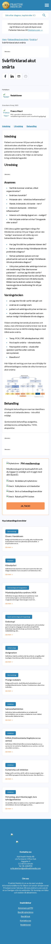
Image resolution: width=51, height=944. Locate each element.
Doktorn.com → (35, 30)
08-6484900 (27, 866)
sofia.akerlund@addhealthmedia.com (25, 868)
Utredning (18, 126)
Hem (4, 39)
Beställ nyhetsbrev (25, 912)
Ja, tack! (25, 506)
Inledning (6, 126)
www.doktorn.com (34, 888)
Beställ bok (25, 916)
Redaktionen (25, 925)
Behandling (32, 126)
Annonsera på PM (25, 908)
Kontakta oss (25, 920)
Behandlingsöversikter (18, 39)
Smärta (33, 39)
